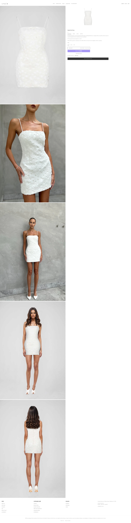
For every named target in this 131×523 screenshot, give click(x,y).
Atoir (63, 520)
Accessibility (4, 512)
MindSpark (69, 520)
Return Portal (36, 505)
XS (68, 44)
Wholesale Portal (37, 510)
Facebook (67, 503)
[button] (53, 4)
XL (74, 44)
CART (128, 3)
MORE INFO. (76, 55)
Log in (126, 3)
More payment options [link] (79, 53)
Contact (35, 503)
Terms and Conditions (38, 508)
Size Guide (3, 505)
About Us (3, 503)
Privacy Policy (4, 510)
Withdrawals (36, 512)
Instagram (67, 505)
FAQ (2, 508)
